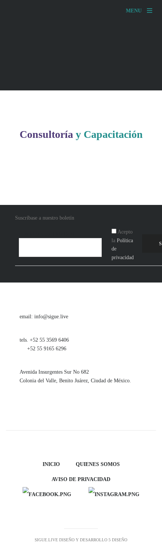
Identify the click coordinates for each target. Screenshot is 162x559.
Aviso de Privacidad (81, 479)
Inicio (51, 464)
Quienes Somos (98, 464)
